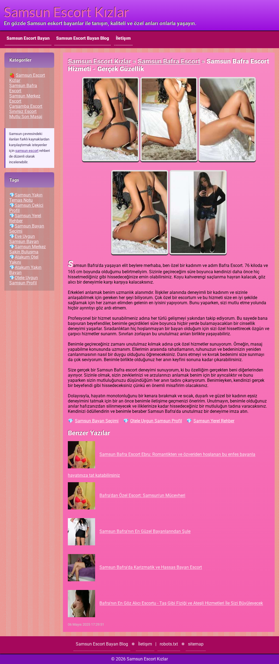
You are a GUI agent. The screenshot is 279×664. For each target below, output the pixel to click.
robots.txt (169, 644)
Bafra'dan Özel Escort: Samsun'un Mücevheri (142, 495)
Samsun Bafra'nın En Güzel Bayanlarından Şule (144, 531)
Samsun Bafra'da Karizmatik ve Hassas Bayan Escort (150, 567)
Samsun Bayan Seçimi (97, 420)
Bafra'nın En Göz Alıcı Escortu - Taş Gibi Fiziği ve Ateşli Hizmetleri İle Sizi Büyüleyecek (181, 603)
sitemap (196, 644)
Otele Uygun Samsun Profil (156, 420)
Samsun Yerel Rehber (213, 420)
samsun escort (26, 151)
